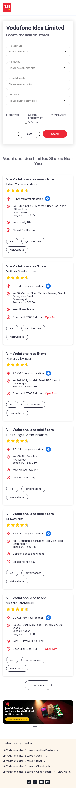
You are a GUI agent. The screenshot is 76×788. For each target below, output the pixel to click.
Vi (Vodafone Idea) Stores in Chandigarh (26, 766)
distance (14, 94)
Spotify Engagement (35, 116)
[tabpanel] (38, 712)
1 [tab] (33, 727)
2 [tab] (39, 727)
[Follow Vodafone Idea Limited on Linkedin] (35, 781)
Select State (16, 45)
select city (14, 61)
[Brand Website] (47, 781)
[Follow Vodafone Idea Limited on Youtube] (41, 781)
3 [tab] (42, 727)
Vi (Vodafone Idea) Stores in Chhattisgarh (27, 771)
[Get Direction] (47, 199)
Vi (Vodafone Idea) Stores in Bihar (22, 760)
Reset (29, 133)
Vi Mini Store (58, 114)
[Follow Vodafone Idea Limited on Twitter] (28, 781)
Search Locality (17, 78)
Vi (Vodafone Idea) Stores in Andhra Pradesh (29, 750)
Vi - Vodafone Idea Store (26, 266)
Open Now (51, 317)
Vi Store (33, 122)
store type (12, 114)
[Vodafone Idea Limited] (7, 7)
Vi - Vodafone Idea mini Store (30, 179)
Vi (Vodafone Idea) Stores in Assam (23, 755)
